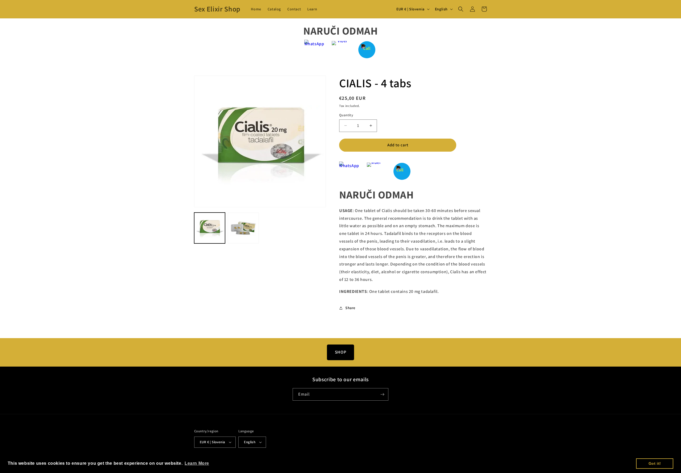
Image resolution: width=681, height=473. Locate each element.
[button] (461, 9)
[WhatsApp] (314, 50)
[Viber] (341, 50)
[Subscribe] (382, 394)
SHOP (340, 352)
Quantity (346, 115)
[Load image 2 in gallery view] (243, 228)
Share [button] (350, 307)
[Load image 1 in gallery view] (209, 228)
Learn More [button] (197, 463)
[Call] (367, 50)
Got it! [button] (655, 463)
